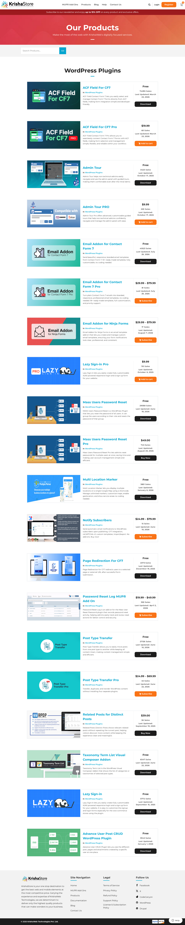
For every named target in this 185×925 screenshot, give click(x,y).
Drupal (143, 908)
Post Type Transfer (97, 638)
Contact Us (115, 4)
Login (156, 5)
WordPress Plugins (93, 92)
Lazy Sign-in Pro (95, 364)
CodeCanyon (146, 897)
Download (145, 104)
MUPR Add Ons (70, 4)
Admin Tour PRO (96, 207)
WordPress (145, 903)
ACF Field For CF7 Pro (100, 127)
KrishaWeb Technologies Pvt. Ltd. (42, 921)
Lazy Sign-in (92, 794)
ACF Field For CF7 (96, 87)
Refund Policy (110, 895)
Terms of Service (111, 885)
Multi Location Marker (100, 479)
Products (86, 4)
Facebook (145, 885)
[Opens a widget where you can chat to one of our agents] (175, 920)
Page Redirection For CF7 (103, 561)
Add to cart (147, 143)
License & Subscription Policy (114, 906)
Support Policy (110, 900)
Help (104, 4)
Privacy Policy (110, 890)
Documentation (78, 900)
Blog (96, 4)
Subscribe (147, 301)
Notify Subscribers (97, 520)
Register (168, 4)
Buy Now (145, 458)
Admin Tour (92, 168)
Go (62, 51)
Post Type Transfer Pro (101, 680)
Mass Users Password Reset (105, 402)
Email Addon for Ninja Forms (105, 323)
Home (73, 885)
